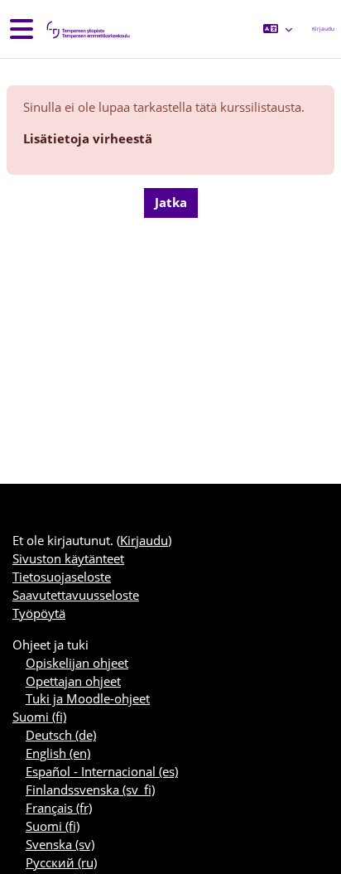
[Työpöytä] (87, 29)
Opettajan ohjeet (73, 681)
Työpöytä (38, 613)
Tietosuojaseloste (61, 576)
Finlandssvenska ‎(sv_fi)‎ (90, 789)
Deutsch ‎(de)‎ (61, 735)
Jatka (171, 202)
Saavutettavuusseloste (75, 595)
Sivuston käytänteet (68, 558)
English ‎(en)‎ (58, 753)
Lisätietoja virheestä (87, 138)
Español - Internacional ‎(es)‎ (102, 771)
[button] (277, 29)
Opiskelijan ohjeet (77, 662)
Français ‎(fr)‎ (59, 807)
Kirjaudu (323, 28)
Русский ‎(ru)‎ (61, 862)
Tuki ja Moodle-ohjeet (88, 698)
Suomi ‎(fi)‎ (39, 716)
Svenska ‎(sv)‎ (60, 844)
